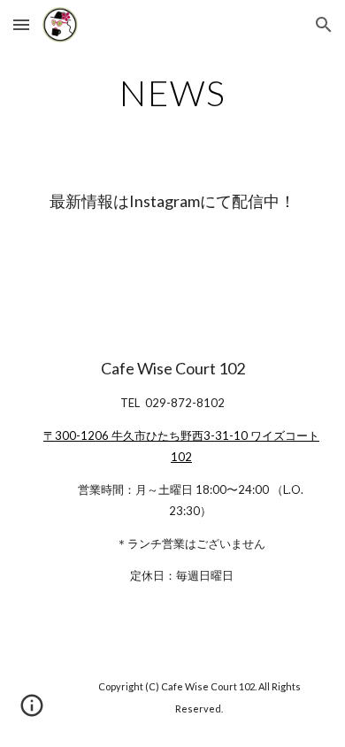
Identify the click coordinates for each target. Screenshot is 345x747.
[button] (21, 24)
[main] (172, 92)
